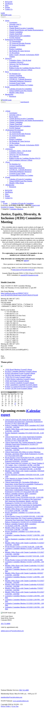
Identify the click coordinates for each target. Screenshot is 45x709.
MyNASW (8, 2)
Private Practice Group (24, 457)
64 (6, 373)
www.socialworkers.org (21, 701)
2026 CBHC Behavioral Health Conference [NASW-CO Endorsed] (24, 460)
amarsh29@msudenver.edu (29, 275)
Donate (7, 7)
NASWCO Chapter (7, 207)
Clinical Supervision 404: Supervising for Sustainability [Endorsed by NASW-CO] (23, 506)
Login (3, 13)
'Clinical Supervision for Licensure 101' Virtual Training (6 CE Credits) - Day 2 (24, 468)
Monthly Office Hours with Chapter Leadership (21, 509)
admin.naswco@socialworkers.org (12, 631)
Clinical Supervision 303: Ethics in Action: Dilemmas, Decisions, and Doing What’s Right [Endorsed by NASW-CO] (24, 454)
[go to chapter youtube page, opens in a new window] (4, 687)
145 (6, 375)
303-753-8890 (5, 624)
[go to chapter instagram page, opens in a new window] (20, 679)
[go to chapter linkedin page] (7, 640)
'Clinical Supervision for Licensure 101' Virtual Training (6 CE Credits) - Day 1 (24, 464)
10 (6, 388)
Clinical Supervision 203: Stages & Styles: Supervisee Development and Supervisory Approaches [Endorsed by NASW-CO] (24, 421)
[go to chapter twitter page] (2, 640)
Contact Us (8, 9)
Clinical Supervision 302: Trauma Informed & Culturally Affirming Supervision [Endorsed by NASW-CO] (23, 444)
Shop (6, 5)
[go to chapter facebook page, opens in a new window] (12, 640)
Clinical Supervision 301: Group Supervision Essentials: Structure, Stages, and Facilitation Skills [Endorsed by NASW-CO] (23, 438)
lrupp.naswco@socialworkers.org (23, 270)
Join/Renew (9, 4)
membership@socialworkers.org (11, 697)
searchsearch (25, 102)
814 (6, 371)
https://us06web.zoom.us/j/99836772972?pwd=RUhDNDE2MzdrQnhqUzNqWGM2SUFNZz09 (19, 294)
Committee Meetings (16, 209)
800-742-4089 (24, 690)
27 (15, 403)
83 (6, 386)
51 (6, 379)
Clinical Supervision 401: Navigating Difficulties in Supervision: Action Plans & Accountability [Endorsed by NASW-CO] (24, 484)
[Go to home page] (6, 15)
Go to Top (15, 706)
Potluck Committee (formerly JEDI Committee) (20, 494)
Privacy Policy (6, 706)
